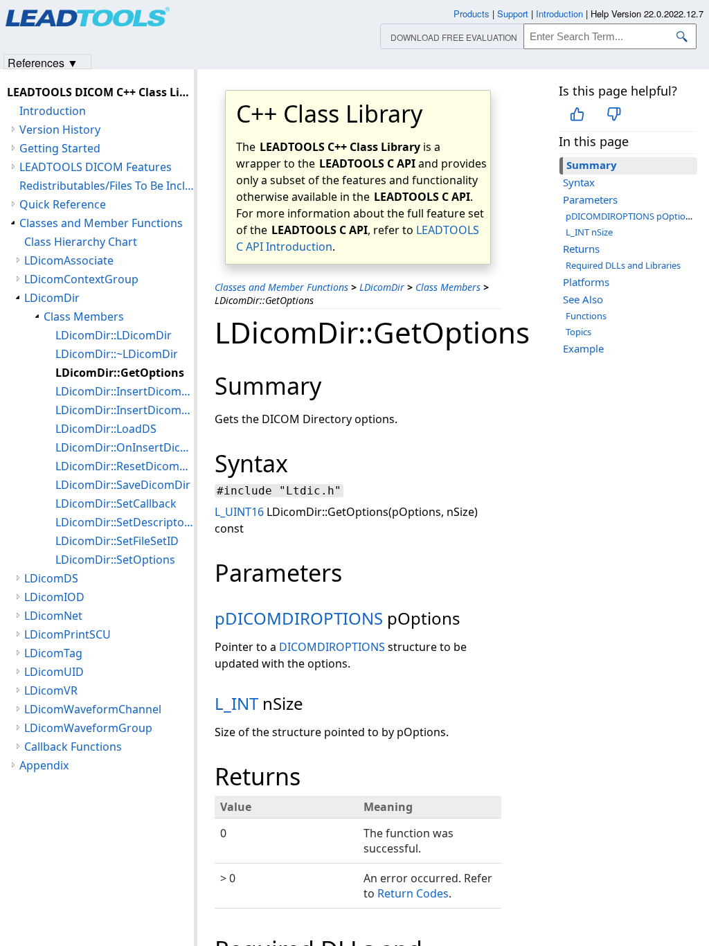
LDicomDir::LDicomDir (113, 335)
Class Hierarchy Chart (80, 241)
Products (472, 13)
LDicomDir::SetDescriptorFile (124, 522)
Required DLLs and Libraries (623, 265)
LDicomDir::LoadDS (105, 428)
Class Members (448, 287)
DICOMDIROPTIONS (332, 646)
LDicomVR (51, 690)
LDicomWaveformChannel (92, 709)
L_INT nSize (589, 232)
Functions (586, 316)
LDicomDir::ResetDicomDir (124, 466)
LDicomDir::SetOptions (115, 559)
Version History (59, 129)
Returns (581, 249)
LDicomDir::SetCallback (116, 503)
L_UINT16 (239, 511)
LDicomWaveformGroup (88, 727)
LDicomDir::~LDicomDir (116, 354)
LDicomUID (54, 671)
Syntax (579, 182)
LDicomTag (53, 653)
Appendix (44, 765)
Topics (578, 331)
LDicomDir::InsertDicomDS (124, 391)
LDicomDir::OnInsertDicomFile (124, 447)
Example (583, 348)
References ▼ (43, 62)
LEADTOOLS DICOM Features (95, 167)
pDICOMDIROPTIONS (299, 618)
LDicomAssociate (69, 260)
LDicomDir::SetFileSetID (117, 540)
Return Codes (413, 893)
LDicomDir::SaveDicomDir (122, 484)
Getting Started (59, 148)
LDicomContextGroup (81, 279)
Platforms (586, 282)
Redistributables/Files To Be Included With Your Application (106, 185)
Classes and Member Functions (281, 287)
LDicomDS (51, 578)
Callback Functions (73, 746)
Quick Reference (62, 204)
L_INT (236, 703)
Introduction (52, 110)
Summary (591, 165)
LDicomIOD (54, 597)
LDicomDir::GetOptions (119, 372)
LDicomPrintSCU (67, 634)
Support (512, 13)
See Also (583, 299)
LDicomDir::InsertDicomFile (124, 410)
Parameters (590, 199)
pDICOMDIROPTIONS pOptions (630, 216)
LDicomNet (53, 615)
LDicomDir (381, 287)
